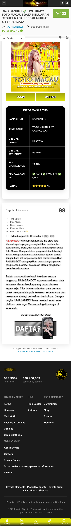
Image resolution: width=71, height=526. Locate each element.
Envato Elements (15, 487)
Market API (10, 416)
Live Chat (63, 523)
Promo (7, 523)
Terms (7, 403)
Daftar (35, 523)
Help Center (34, 403)
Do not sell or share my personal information (29, 466)
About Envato (11, 447)
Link (50, 523)
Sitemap (8, 472)
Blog (46, 410)
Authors (32, 410)
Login (21, 523)
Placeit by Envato (37, 487)
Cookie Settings (13, 434)
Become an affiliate (14, 422)
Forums (48, 416)
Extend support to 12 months (32, 235)
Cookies (8, 428)
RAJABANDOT (14, 27)
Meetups (49, 422)
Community (50, 403)
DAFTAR (50, 97)
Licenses (9, 410)
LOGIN (21, 97)
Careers (8, 453)
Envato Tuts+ (56, 487)
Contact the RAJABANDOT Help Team (35, 351)
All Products (30, 490)
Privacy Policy (12, 460)
